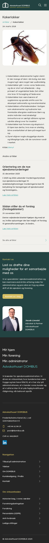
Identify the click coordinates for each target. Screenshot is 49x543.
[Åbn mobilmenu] (46, 5)
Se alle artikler (9, 240)
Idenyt (11, 147)
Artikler (6, 22)
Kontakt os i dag (13, 296)
